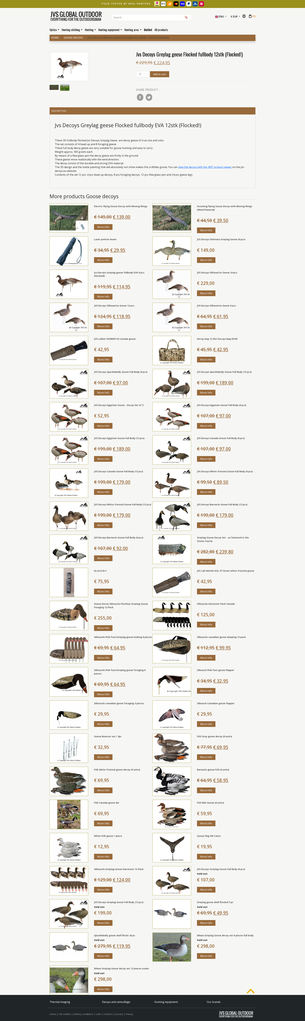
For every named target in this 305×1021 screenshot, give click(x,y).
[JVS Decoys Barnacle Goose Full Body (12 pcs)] (171, 516)
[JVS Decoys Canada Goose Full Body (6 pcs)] (171, 449)
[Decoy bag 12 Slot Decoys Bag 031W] (171, 350)
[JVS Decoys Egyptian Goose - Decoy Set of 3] (69, 416)
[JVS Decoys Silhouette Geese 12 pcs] (69, 317)
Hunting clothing (71, 29)
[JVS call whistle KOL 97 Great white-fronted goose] (171, 582)
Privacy (129, 1014)
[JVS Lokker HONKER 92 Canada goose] (69, 350)
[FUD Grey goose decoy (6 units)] (171, 748)
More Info (103, 227)
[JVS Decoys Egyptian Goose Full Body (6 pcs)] (171, 416)
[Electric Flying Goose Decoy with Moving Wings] (69, 218)
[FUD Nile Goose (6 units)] (171, 814)
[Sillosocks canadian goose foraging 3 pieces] (69, 714)
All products (161, 29)
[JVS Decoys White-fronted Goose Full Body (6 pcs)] (171, 483)
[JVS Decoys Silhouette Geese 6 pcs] (171, 317)
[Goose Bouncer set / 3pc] (69, 748)
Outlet (148, 29)
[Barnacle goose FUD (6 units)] (171, 781)
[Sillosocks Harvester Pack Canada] (171, 615)
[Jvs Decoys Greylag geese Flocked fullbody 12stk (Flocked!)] (69, 67)
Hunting (89, 29)
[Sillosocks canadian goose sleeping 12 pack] (171, 648)
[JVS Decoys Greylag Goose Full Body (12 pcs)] (69, 913)
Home (55, 37)
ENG (221, 16)
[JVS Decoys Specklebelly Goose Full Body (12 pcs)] (171, 383)
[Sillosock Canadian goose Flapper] (171, 714)
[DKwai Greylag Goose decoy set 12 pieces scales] (69, 980)
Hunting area (131, 29)
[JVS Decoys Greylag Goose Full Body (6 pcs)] (171, 880)
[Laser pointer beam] (69, 251)
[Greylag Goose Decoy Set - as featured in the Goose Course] (171, 549)
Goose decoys (73, 37)
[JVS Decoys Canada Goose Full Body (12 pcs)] (69, 483)
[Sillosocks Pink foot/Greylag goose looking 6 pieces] (69, 648)
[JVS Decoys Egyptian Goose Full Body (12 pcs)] (69, 449)
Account (119, 1014)
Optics (53, 29)
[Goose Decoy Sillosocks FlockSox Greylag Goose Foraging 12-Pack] (69, 615)
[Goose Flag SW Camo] (171, 847)
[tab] (152, 111)
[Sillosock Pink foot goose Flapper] (171, 681)
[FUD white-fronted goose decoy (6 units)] (69, 781)
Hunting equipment (109, 29)
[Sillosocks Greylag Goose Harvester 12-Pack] (69, 880)
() (251, 16)
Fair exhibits (65, 1014)
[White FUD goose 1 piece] (69, 847)
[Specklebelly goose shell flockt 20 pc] (69, 947)
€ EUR (234, 16)
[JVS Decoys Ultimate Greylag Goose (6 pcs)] (171, 251)
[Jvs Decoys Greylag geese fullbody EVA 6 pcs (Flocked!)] (69, 284)
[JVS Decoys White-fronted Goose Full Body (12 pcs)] (69, 516)
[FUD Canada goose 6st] (69, 814)
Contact (108, 1014)
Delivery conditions (83, 1014)
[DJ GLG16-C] (69, 582)
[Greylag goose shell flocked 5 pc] (171, 913)
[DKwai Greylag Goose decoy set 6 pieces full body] (171, 947)
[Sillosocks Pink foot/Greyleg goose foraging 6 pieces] (69, 681)
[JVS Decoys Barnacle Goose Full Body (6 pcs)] (69, 549)
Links (98, 1014)
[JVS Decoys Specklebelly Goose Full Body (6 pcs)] (69, 383)
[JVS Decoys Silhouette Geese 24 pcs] (171, 284)
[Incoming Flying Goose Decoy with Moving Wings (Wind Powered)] (171, 218)
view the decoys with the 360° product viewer (205, 167)
